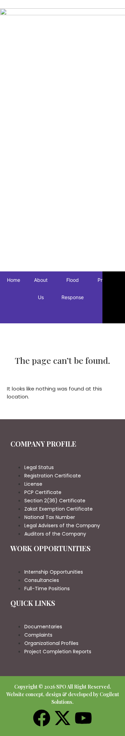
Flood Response (72, 288)
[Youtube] (83, 719)
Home (13, 280)
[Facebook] (41, 719)
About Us (41, 288)
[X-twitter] (62, 719)
